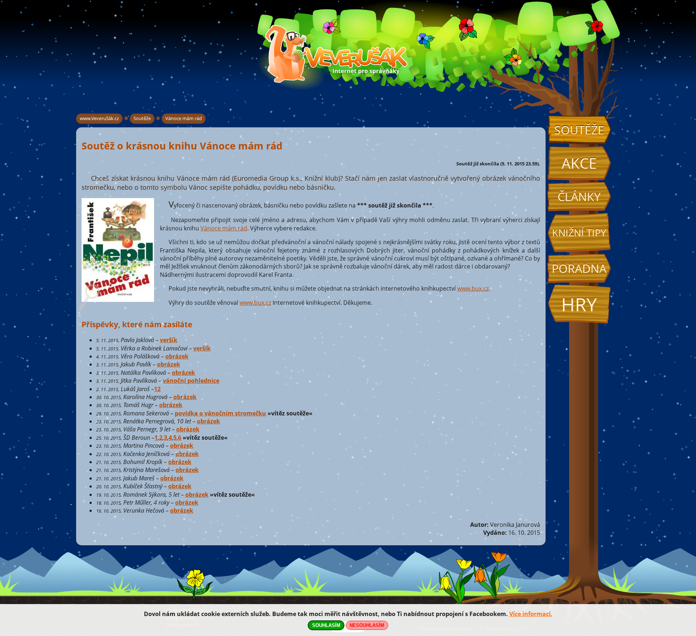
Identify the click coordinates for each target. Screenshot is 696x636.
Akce (579, 163)
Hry (579, 304)
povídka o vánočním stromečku (220, 413)
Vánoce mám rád (183, 118)
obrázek (176, 356)
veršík (168, 340)
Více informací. (530, 614)
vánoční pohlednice (191, 381)
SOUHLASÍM (326, 625)
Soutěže (579, 130)
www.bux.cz (473, 288)
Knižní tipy (579, 232)
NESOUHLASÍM (366, 625)
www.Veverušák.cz (99, 118)
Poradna (579, 268)
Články (579, 196)
